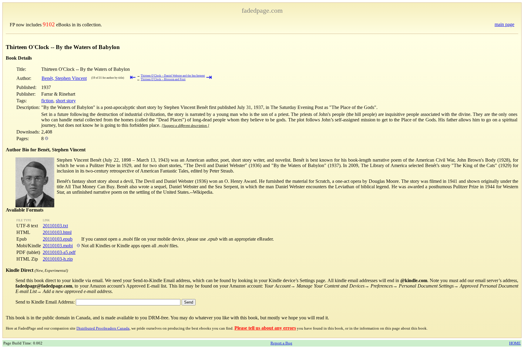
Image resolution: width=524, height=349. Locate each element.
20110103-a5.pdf (59, 252)
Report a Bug (281, 343)
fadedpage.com (262, 10)
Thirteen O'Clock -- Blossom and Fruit (163, 79)
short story (66, 100)
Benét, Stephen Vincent (64, 78)
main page (504, 24)
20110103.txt (55, 225)
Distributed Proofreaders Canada (102, 328)
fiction (47, 100)
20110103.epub (57, 239)
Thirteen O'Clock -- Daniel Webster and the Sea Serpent (173, 75)
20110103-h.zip (58, 259)
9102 (49, 24)
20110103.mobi (58, 245)
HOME (515, 343)
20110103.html (57, 232)
